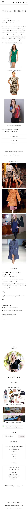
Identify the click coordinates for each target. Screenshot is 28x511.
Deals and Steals (14, 449)
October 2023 (13, 477)
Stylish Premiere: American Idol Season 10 (14, 155)
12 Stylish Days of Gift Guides (14, 446)
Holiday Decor (14, 453)
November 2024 (14, 471)
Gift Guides (14, 451)
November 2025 (14, 467)
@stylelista (20, 485)
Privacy (13, 502)
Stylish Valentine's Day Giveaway (14, 427)
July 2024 (14, 472)
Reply (3, 299)
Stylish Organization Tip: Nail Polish (14, 150)
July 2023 (14, 479)
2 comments (14, 144)
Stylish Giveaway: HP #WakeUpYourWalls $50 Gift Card (14, 422)
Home (14, 456)
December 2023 (14, 474)
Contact (19, 502)
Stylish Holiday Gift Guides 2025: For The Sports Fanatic (14, 404)
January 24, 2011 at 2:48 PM (10, 307)
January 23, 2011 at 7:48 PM (10, 276)
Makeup (14, 458)
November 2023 (14, 475)
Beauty (14, 448)
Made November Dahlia (14, 508)
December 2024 (14, 469)
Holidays (14, 454)
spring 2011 (15, 136)
